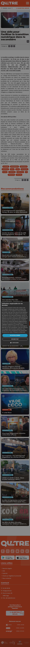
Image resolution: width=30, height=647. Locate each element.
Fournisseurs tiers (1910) (18, 318)
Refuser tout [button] (15, 339)
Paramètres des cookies (7, 332)
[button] (15, 343)
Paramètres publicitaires (16, 329)
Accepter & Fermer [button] (15, 335)
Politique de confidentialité (19, 332)
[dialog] (15, 323)
